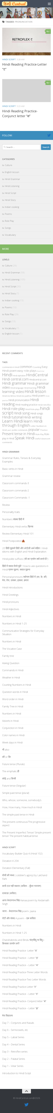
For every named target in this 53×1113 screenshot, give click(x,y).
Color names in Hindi (13, 735)
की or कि (6, 757)
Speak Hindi (24, 437)
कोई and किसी (9, 778)
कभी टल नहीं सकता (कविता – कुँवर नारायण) (21, 886)
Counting (37, 367)
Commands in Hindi (12, 670)
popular (34, 429)
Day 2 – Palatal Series (13, 1058)
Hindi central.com (15, 379)
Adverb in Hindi (10, 720)
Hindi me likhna (9, 396)
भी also (5, 749)
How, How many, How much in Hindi (22, 807)
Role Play (9, 220)
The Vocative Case (12, 648)
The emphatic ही (10, 771)
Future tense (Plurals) (13, 764)
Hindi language (17, 388)
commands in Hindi (10, 367)
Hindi (7, 374)
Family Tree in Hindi (12, 706)
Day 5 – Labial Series (13, 1037)
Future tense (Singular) (14, 785)
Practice (44, 430)
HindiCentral (37, 374)
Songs (8, 227)
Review (6, 505)
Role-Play (39, 434)
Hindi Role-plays (32, 409)
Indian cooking (12, 206)
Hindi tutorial (12, 417)
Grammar (40, 371)
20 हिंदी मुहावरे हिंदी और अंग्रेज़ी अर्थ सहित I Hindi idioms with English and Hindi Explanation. (24, 549)
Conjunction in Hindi (12, 728)
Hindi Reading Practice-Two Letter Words (24, 979)
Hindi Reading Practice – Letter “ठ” (20, 994)
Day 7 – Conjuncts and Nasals (18, 1022)
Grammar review (11, 476)
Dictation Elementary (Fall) (16, 868)
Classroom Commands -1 (16, 497)
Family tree (8, 656)
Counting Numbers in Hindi (16, 684)
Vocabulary (10, 234)
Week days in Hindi (12, 742)
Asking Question (10, 663)
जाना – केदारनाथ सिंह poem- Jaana (19, 911)
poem (9, 430)
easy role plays (26, 371)
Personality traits (11, 512)
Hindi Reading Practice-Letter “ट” (19, 986)
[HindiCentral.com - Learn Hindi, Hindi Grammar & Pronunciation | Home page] (19, 3)
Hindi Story (10, 199)
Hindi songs (36, 413)
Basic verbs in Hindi (12, 468)
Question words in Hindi (15, 692)
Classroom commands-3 (15, 483)
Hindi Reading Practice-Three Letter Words (25, 972)
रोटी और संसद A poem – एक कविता (19, 918)
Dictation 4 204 (10, 860)
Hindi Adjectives (10, 609)
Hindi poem (38, 395)
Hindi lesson (35, 391)
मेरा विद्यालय (7, 1015)
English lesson (12, 172)
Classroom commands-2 (15, 490)
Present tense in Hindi (18, 433)
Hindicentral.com (37, 379)
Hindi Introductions (12, 587)
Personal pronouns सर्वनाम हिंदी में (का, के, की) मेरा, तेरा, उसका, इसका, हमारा (24, 578)
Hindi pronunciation (19, 400)
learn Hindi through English (22, 423)
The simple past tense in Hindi (18, 814)
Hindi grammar (14, 383)
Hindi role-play (13, 408)
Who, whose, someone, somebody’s (21, 800)
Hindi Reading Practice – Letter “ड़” (20, 957)
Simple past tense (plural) (15, 793)
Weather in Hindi (11, 677)
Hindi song (22, 413)
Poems (8, 213)
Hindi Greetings (10, 594)
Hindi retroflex (44, 404)
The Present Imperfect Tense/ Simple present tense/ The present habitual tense (26, 834)
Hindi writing (32, 417)
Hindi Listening (12, 186)
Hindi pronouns (10, 602)
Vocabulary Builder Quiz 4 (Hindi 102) (22, 853)
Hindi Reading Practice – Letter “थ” (20, 965)
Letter (33, 426)
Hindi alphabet (19, 375)
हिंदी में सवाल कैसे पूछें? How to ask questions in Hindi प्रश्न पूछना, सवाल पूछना (25, 567)
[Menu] (49, 3)
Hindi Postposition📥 (13, 541)
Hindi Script (9, 59)
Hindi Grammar (12, 179)
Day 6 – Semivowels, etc (15, 1030)
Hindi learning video (23, 389)
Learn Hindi (12, 421)
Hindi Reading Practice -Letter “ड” (19, 950)
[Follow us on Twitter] (49, 135)
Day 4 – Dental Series (13, 1044)
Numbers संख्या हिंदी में (13, 519)
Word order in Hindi (12, 699)
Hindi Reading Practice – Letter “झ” (20, 1008)
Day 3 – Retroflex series (15, 1051)
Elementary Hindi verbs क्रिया (17, 526)
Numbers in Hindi (11, 616)
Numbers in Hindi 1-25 (14, 623)
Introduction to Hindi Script (16, 1073)
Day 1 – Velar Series (12, 1066)
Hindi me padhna (23, 396)
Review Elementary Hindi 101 (18, 533)
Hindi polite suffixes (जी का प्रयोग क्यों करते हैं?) (25, 559)
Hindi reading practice (26, 404)
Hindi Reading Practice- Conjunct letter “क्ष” (24, 1001)
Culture (8, 165)
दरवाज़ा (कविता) (9, 893)
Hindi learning (30, 388)
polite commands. (20, 430)
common (26, 366)
